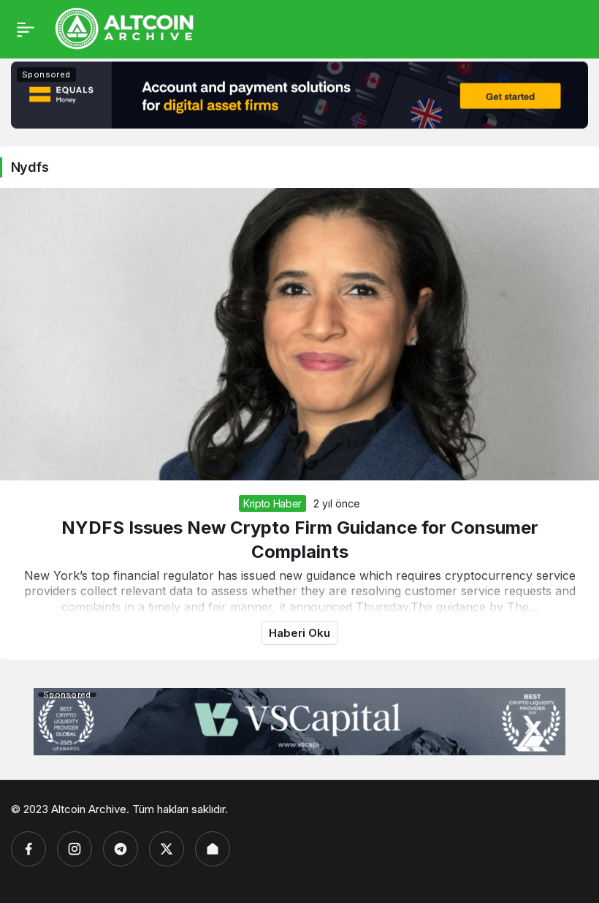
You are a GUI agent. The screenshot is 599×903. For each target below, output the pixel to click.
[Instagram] (74, 848)
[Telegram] (120, 848)
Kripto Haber (272, 503)
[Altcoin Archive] (125, 27)
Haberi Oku (299, 633)
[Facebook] (28, 848)
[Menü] (25, 29)
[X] (166, 848)
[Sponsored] (299, 124)
